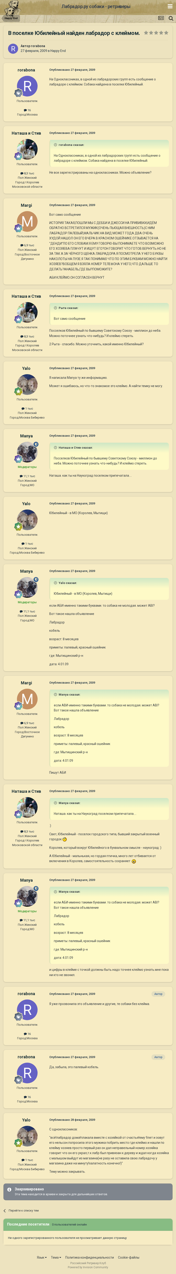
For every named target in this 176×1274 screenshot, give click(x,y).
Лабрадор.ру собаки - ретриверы (95, 6)
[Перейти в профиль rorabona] (13, 49)
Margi (26, 205)
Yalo (26, 368)
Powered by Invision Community (88, 1267)
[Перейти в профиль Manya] (27, 452)
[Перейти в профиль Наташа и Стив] (27, 149)
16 (29, 110)
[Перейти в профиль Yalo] (27, 384)
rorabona (38, 46)
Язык (41, 1257)
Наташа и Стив (26, 133)
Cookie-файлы (128, 1257)
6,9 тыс (28, 245)
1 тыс (29, 408)
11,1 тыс (29, 476)
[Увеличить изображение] (64, 839)
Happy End (58, 51)
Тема (55, 1257)
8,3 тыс (28, 173)
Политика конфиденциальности (89, 1257)
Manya (26, 435)
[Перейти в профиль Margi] (27, 221)
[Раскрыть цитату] (56, 145)
